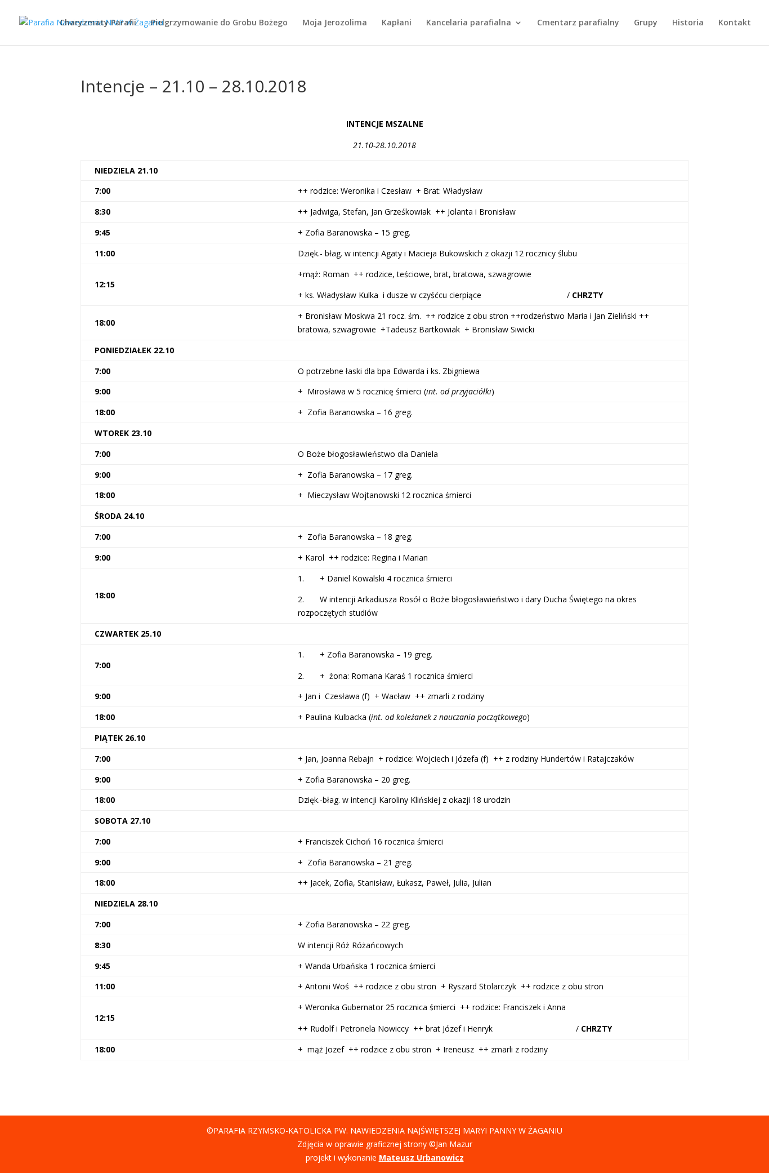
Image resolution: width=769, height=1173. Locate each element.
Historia (688, 23)
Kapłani (397, 23)
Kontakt (734, 23)
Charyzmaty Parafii (98, 23)
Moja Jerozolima (334, 23)
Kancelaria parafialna (468, 23)
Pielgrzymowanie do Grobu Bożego (219, 23)
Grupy (646, 23)
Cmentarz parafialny (578, 23)
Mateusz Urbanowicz (421, 1157)
